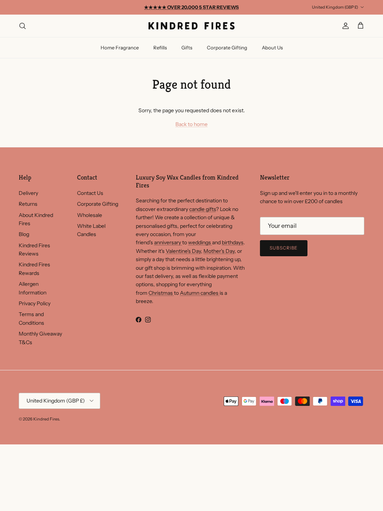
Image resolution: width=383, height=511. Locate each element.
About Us (272, 48)
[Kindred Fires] (191, 26)
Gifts (186, 48)
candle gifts (202, 209)
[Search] (22, 26)
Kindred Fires (46, 419)
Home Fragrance (120, 48)
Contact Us (90, 193)
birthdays (232, 242)
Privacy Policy (34, 303)
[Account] (344, 26)
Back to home (191, 124)
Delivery (28, 193)
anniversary (168, 242)
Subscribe (284, 248)
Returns (28, 204)
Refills (160, 48)
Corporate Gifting (227, 48)
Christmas (161, 293)
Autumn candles (200, 293)
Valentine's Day (183, 251)
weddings (200, 242)
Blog (24, 234)
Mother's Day (219, 251)
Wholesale (89, 215)
